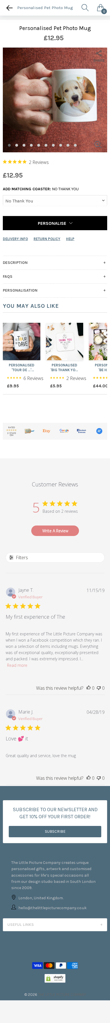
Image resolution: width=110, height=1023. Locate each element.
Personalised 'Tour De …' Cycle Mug (21, 368)
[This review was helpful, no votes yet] (89, 688)
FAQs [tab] (7, 277)
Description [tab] (15, 263)
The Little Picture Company (62, 994)
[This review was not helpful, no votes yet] (99, 688)
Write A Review (55, 530)
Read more (17, 665)
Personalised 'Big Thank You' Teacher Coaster (64, 368)
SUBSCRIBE (55, 831)
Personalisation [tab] (20, 290)
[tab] (55, 925)
